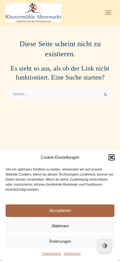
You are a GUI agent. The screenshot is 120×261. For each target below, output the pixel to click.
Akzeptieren (60, 210)
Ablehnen (60, 225)
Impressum (72, 254)
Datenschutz (51, 254)
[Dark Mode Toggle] (105, 246)
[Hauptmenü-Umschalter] (108, 12)
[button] (111, 157)
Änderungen (60, 241)
